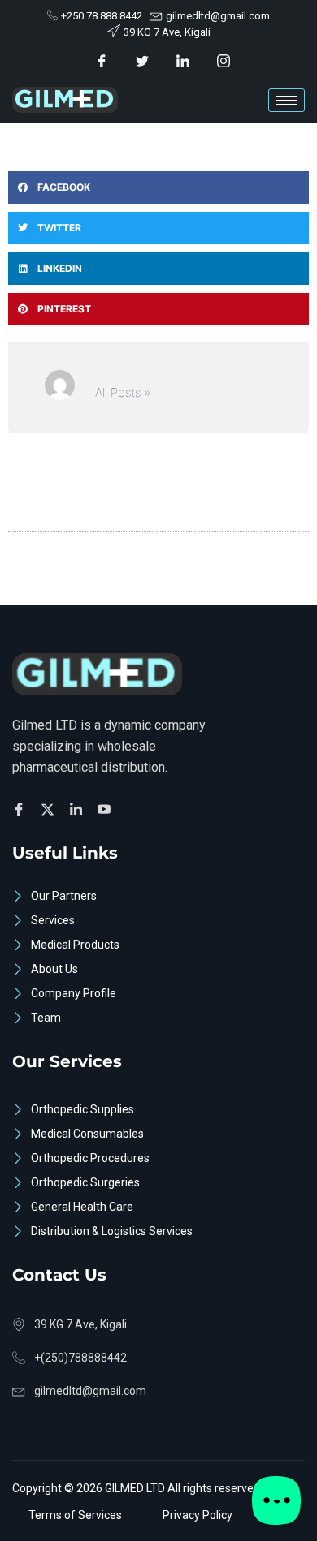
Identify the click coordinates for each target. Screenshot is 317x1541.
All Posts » (122, 392)
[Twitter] (142, 60)
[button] (158, 187)
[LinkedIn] (183, 60)
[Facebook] (102, 60)
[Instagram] (224, 60)
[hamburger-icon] (286, 100)
